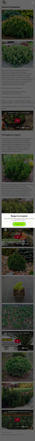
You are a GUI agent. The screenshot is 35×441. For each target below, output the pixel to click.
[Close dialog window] (32, 2)
